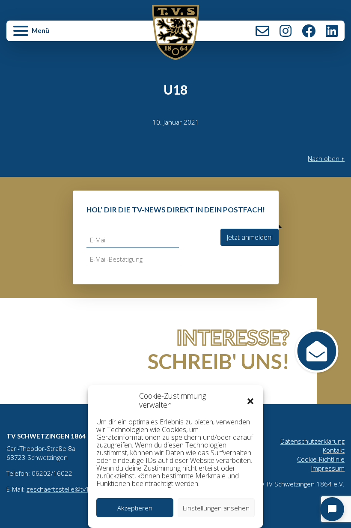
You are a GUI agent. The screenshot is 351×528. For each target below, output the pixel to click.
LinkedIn (332, 31)
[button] (250, 400)
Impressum (328, 468)
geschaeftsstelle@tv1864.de (68, 489)
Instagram (286, 31)
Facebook (308, 31)
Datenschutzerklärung (312, 441)
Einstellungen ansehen (216, 508)
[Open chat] (332, 509)
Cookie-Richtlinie (321, 459)
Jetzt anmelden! (249, 237)
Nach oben (326, 158)
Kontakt (262, 31)
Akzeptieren (134, 508)
